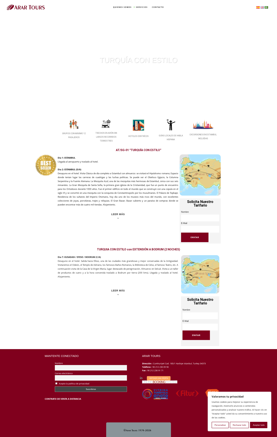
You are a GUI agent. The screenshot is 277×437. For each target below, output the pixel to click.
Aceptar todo (259, 425)
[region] (239, 411)
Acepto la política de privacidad (73, 383)
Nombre (59, 363)
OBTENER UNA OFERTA (158, 378)
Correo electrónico (64, 373)
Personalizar (220, 425)
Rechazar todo (239, 425)
